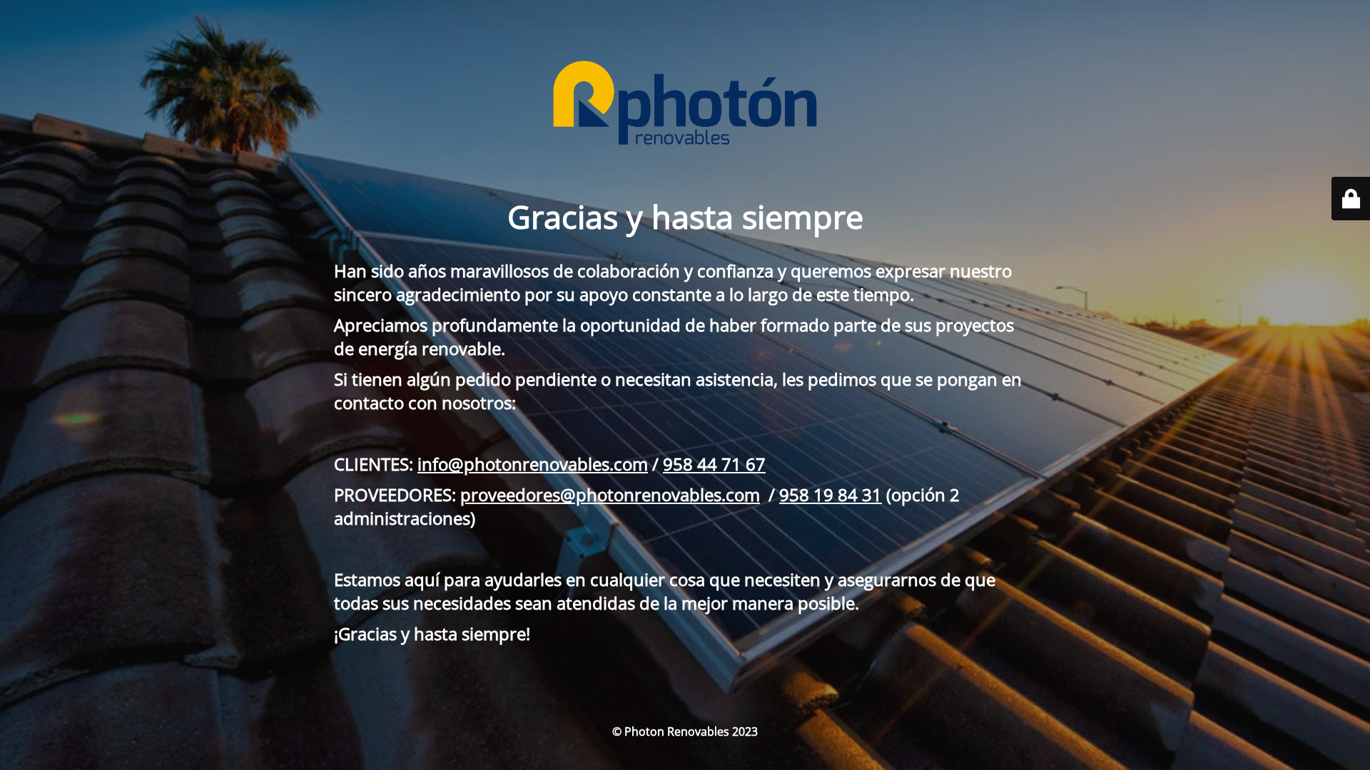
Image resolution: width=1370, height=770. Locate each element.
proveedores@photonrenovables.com (610, 494)
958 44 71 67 (714, 464)
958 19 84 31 (830, 494)
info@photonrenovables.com (532, 464)
